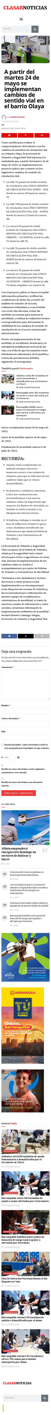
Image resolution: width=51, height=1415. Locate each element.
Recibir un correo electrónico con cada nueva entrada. (21, 784)
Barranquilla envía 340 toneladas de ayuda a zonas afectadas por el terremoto (32, 395)
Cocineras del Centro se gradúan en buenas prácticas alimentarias (26, 874)
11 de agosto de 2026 (11, 1286)
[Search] (35, 29)
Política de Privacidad (38, 1408)
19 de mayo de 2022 (10, 121)
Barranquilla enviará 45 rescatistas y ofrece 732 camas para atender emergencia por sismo (22, 1359)
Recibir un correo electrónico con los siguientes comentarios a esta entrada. (23, 771)
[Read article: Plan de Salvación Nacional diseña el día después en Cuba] (25, 1264)
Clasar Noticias (17, 117)
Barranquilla (10, 1151)
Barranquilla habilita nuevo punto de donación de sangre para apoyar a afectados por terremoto (31, 411)
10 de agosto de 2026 (12, 1366)
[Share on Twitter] (26, 135)
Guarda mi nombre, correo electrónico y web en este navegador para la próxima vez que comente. (26, 746)
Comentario (7, 667)
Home (25, 1408)
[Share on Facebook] (9, 135)
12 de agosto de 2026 (29, 418)
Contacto (8, 1408)
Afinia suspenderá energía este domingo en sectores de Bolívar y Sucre (18, 854)
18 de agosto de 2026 (29, 387)
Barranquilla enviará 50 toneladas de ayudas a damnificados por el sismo (22, 1319)
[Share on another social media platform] (42, 135)
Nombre (6, 705)
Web (3, 731)
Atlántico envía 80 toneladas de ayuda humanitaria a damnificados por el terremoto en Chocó (32, 379)
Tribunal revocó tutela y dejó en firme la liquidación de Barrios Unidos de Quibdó (29, 905)
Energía (17, 1408)
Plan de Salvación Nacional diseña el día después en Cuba (24, 1280)
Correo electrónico (11, 718)
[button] (21, 19)
